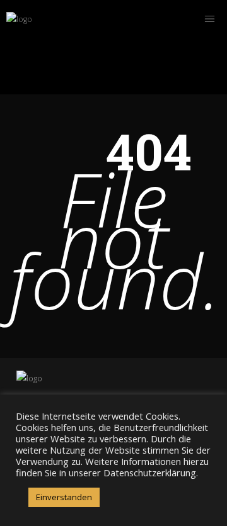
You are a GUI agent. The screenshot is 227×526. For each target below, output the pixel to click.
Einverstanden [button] (64, 497)
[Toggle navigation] (209, 19)
